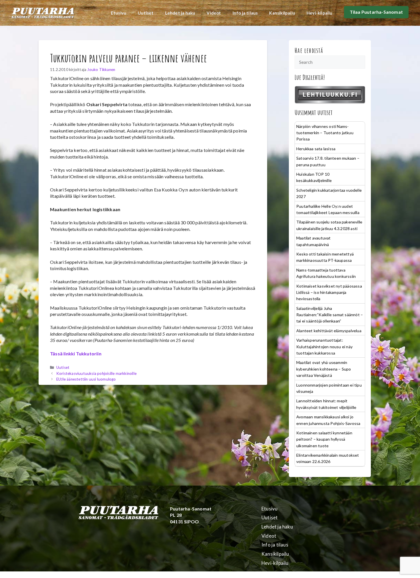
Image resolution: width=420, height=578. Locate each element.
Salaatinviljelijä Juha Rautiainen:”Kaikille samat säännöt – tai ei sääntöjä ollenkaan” (329, 315)
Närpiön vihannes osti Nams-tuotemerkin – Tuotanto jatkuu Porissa (324, 133)
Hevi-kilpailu (320, 12)
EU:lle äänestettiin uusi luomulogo (86, 379)
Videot (214, 12)
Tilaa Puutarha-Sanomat (376, 12)
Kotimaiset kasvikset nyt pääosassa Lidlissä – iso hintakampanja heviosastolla (329, 292)
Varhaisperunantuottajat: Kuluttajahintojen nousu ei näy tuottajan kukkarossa (324, 346)
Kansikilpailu (282, 12)
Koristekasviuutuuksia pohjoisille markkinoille (96, 373)
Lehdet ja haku (180, 12)
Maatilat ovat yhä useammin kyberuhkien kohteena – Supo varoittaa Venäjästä (323, 369)
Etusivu (118, 12)
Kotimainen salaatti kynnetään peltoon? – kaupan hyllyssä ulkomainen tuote (324, 439)
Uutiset (145, 12)
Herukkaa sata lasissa (315, 148)
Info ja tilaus (245, 12)
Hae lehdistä (309, 50)
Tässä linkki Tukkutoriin (75, 353)
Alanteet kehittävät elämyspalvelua (328, 330)
